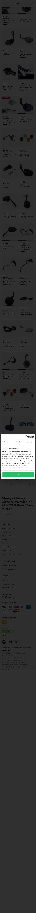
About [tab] (29, 442)
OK (18, 475)
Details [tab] (18, 442)
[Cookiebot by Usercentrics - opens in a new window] (25, 436)
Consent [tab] (6, 442)
